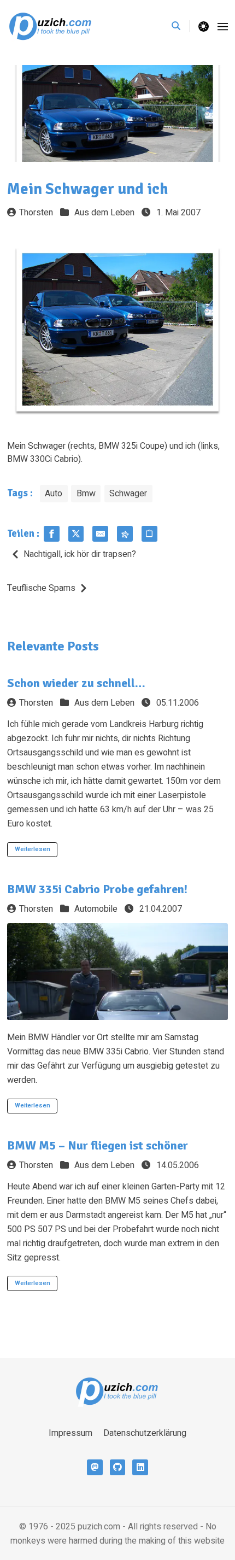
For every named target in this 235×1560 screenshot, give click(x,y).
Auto (53, 493)
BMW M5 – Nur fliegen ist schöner (97, 1145)
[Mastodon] (95, 1467)
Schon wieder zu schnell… (76, 683)
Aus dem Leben (104, 212)
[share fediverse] (125, 534)
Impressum (70, 1433)
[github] (118, 1467)
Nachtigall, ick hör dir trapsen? (80, 554)
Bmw (86, 493)
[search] (181, 26)
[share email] (100, 534)
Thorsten (36, 212)
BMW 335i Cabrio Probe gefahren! (97, 889)
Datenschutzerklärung (144, 1433)
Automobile (96, 909)
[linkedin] (140, 1467)
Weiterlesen (32, 849)
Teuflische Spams (41, 588)
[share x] (76, 534)
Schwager (128, 493)
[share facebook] (52, 534)
